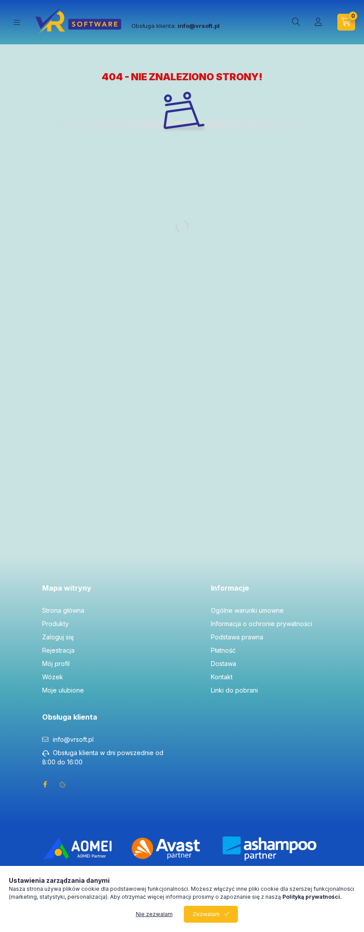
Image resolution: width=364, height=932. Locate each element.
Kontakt (222, 677)
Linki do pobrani (234, 690)
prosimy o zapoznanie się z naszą (267, 896)
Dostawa (223, 663)
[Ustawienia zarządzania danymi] (62, 784)
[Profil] (318, 22)
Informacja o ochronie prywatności (261, 623)
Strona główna (63, 610)
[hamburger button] (17, 22)
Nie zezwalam (154, 914)
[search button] (296, 22)
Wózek (52, 677)
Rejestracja (58, 650)
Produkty (55, 623)
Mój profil (56, 663)
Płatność (223, 650)
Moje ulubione (63, 690)
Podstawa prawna (237, 637)
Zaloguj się (58, 637)
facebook (45, 784)
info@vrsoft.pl (73, 739)
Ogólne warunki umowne (247, 610)
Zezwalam (206, 914)
